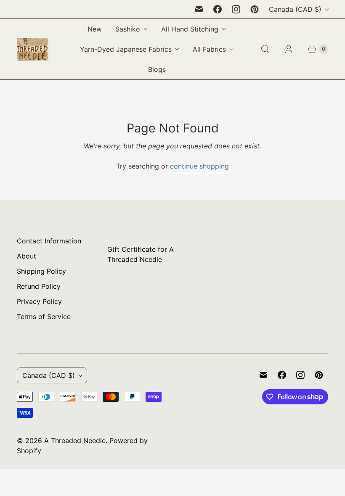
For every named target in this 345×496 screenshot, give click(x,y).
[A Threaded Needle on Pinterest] (254, 9)
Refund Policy (39, 286)
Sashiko (127, 29)
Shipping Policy (41, 271)
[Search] (265, 49)
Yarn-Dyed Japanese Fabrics (126, 49)
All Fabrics (209, 49)
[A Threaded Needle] (32, 49)
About (26, 256)
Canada (295, 9)
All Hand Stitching (189, 29)
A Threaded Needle (75, 440)
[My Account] (288, 49)
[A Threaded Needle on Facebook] (217, 9)
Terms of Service (44, 316)
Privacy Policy (39, 301)
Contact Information (49, 241)
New (95, 29)
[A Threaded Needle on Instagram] (236, 9)
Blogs (157, 69)
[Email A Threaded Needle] (199, 9)
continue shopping (199, 166)
